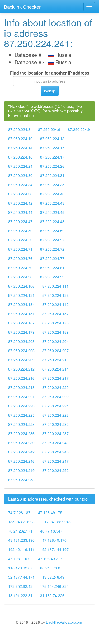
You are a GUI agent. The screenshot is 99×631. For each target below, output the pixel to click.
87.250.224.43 (52, 203)
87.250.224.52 (52, 230)
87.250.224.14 (20, 147)
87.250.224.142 (55, 304)
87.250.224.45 (52, 212)
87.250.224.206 (21, 350)
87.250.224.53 (20, 240)
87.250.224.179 (21, 332)
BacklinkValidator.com (64, 622)
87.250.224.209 (21, 359)
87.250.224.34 (20, 184)
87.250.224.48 (52, 221)
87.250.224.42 (20, 203)
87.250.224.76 (20, 258)
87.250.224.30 (20, 175)
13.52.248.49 (53, 577)
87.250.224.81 (52, 267)
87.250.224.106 (21, 286)
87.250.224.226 (55, 415)
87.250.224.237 (55, 433)
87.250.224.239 (21, 442)
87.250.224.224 (55, 405)
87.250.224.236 (21, 433)
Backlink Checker (22, 6)
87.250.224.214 (55, 369)
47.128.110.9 (19, 558)
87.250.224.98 (20, 276)
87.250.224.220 (55, 387)
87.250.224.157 (55, 313)
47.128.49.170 (54, 540)
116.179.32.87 (20, 567)
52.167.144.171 (21, 577)
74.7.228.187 (19, 512)
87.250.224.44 (20, 212)
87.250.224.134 (21, 304)
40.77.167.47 (51, 531)
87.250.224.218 (21, 387)
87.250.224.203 (21, 341)
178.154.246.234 (54, 586)
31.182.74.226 (52, 595)
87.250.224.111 (55, 286)
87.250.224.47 (20, 221)
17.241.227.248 (57, 521)
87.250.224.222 (55, 396)
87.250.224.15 (52, 147)
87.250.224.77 (52, 258)
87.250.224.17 (52, 157)
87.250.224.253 (21, 479)
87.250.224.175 (55, 323)
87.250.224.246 (21, 461)
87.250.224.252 (55, 470)
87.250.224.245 (55, 452)
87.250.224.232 (55, 424)
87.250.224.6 (49, 129)
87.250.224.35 (52, 184)
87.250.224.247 (55, 461)
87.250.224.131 (21, 295)
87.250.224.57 (52, 240)
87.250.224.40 (52, 193)
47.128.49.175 (50, 512)
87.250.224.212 (21, 369)
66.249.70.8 (50, 567)
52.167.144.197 (55, 549)
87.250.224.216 (21, 378)
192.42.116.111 (21, 549)
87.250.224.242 (21, 452)
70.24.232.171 (20, 531)
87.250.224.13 (52, 138)
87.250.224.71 (20, 249)
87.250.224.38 (20, 193)
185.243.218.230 (22, 521)
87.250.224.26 (52, 166)
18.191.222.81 (20, 595)
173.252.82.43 (20, 586)
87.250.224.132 (55, 295)
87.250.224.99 (52, 276)
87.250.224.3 (19, 129)
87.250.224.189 (55, 332)
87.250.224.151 (21, 313)
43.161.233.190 (21, 540)
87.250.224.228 (21, 424)
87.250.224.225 (21, 415)
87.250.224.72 (52, 249)
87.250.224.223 (21, 405)
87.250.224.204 (55, 341)
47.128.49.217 (50, 558)
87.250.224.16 (20, 157)
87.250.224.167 (21, 323)
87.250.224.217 (55, 378)
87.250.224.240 (55, 442)
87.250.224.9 (79, 129)
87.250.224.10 (20, 138)
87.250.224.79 (20, 267)
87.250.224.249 (21, 470)
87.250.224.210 (55, 359)
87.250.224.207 (55, 350)
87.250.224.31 (52, 175)
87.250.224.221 (21, 396)
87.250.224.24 (20, 166)
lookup (49, 90)
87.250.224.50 (20, 230)
